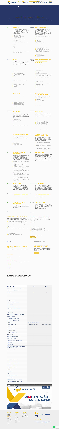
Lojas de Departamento (17, 420)
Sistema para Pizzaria (9, 420)
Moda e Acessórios (17, 419)
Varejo (15, 416)
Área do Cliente (46, 2)
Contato (50, 2)
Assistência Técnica (34, 2)
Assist (8, 426)
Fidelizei (8, 424)
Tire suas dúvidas (33, 1)
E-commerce (16, 418)
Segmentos (28, 2)
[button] (33, 237)
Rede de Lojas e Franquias (18, 417)
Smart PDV (8, 415)
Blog (42, 2)
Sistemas (24, 2)
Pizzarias (16, 414)
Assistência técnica (24, 413)
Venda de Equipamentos (25, 416)
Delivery (16, 415)
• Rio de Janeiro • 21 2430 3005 (45, 418)
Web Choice (8, 414)
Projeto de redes (24, 415)
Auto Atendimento (9, 423)
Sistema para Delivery (9, 421)
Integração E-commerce (9, 425)
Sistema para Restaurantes (10, 419)
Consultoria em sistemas (25, 414)
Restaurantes (16, 413)
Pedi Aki (8, 422)
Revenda (39, 2)
